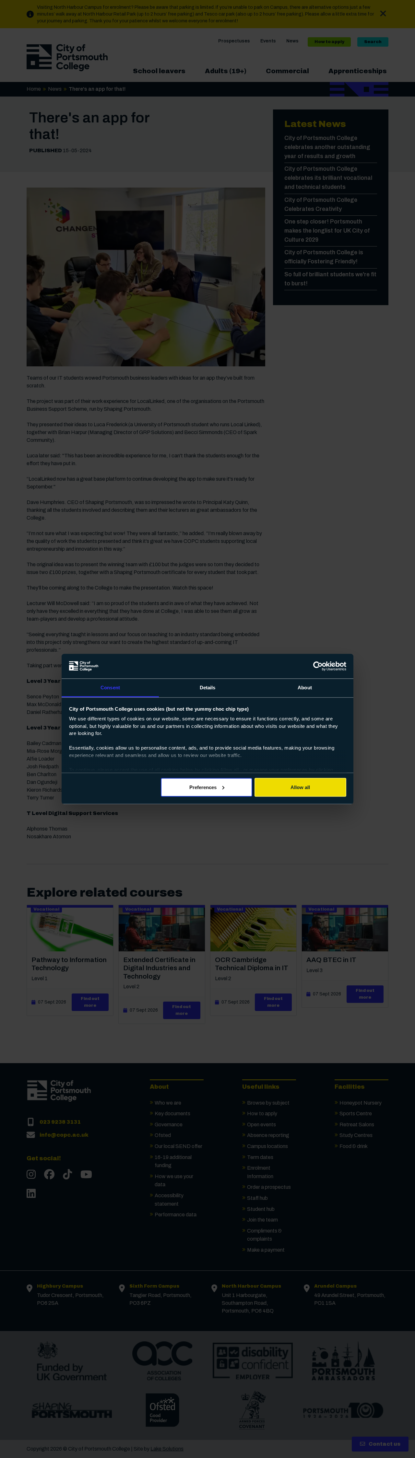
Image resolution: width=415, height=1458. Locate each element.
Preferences (203, 787)
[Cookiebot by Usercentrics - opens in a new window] (318, 666)
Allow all (300, 787)
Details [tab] (208, 687)
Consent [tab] (110, 687)
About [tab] (305, 687)
